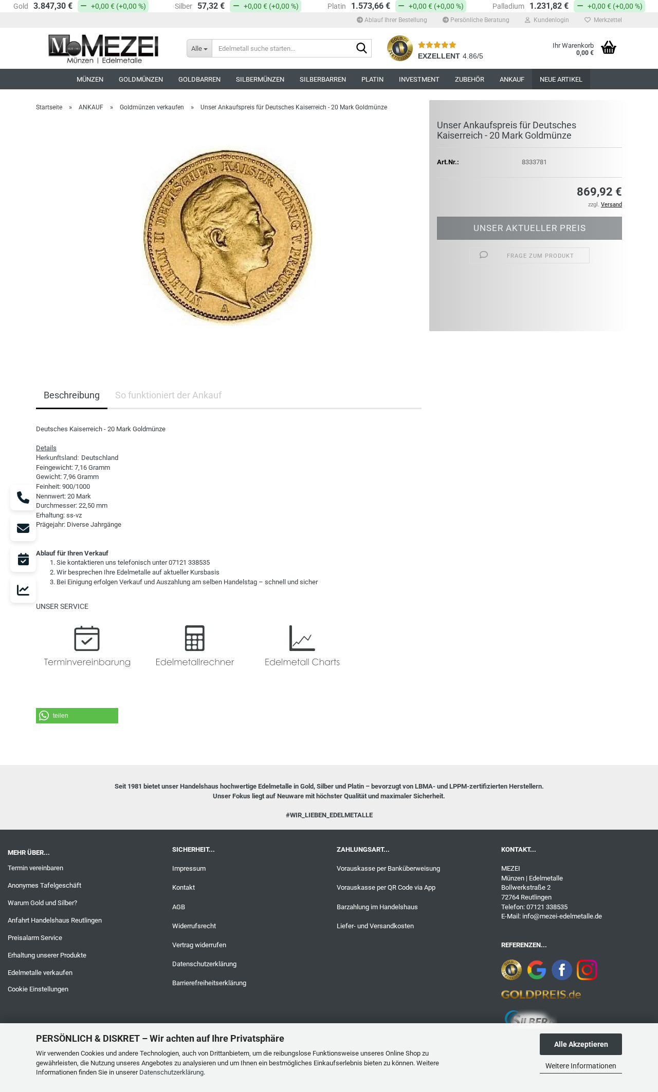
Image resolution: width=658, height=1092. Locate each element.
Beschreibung (72, 395)
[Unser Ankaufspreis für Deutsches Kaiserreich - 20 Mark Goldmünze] (229, 235)
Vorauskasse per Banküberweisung (388, 868)
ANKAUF (512, 79)
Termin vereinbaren (35, 868)
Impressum (189, 868)
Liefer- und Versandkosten (375, 926)
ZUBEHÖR (469, 79)
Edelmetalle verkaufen (40, 972)
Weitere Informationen (580, 1066)
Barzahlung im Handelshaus (377, 907)
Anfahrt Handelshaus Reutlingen (55, 920)
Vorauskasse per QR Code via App (386, 887)
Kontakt (183, 887)
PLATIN (372, 79)
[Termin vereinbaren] (23, 559)
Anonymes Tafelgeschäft (44, 885)
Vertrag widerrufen (199, 945)
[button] (77, 715)
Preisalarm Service (35, 938)
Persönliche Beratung (479, 20)
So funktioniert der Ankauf (168, 395)
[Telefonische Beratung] (23, 497)
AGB (178, 907)
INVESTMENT (419, 79)
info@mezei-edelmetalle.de (562, 916)
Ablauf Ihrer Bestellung (395, 20)
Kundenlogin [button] (550, 20)
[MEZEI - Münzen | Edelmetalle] (103, 48)
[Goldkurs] (23, 590)
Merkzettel (606, 20)
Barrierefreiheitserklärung (209, 983)
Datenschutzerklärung (171, 1072)
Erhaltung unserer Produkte (47, 955)
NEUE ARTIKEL (561, 79)
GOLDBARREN (199, 79)
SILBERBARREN (323, 79)
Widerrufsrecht (194, 926)
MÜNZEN (90, 79)
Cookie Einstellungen (38, 989)
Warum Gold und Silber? (42, 903)
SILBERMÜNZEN (260, 79)
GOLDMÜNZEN (141, 79)
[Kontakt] (23, 528)
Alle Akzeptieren (581, 1044)
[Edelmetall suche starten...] (362, 49)
